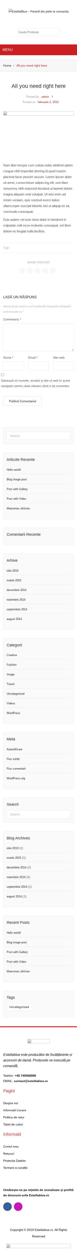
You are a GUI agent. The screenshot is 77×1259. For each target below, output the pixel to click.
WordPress (13, 713)
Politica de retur (13, 1117)
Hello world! (14, 469)
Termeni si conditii (15, 1167)
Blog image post (17, 479)
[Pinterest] (37, 270)
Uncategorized (15, 693)
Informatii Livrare (14, 1110)
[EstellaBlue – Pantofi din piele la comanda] (39, 11)
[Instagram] (18, 1206)
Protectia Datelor (14, 1160)
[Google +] (45, 270)
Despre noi (10, 1103)
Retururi (8, 1153)
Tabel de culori (13, 1124)
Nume (8, 357)
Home (7, 65)
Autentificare (14, 749)
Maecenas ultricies (18, 508)
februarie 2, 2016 (48, 102)
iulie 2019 (12, 570)
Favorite (50, 21)
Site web (59, 357)
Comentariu (12, 319)
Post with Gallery (17, 489)
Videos (11, 703)
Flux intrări (13, 759)
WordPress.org (16, 778)
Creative (12, 655)
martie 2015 (14, 580)
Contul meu (41, 21)
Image (10, 674)
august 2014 (14, 619)
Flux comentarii (16, 768)
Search (56, 32)
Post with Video (16, 498)
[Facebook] (22, 270)
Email (33, 357)
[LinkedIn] (53, 270)
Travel (10, 684)
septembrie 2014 (17, 609)
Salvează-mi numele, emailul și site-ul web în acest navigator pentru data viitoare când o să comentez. (35, 383)
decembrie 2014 (16, 590)
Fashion (11, 664)
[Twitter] (30, 270)
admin (45, 96)
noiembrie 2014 (16, 599)
